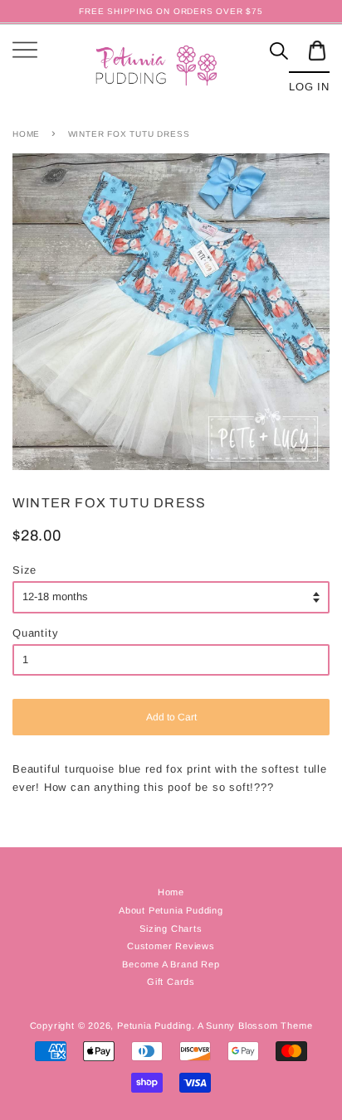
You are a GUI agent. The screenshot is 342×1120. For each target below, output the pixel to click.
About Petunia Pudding (171, 910)
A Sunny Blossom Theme (255, 1025)
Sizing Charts (170, 928)
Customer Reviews (171, 946)
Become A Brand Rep (170, 964)
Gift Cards (171, 982)
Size (24, 570)
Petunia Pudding (154, 1025)
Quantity (35, 633)
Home (26, 133)
